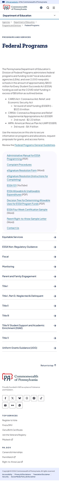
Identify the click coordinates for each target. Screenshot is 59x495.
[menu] (54, 8)
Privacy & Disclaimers (23, 474)
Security (5, 477)
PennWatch (7, 457)
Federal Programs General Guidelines (35, 144)
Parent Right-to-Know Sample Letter (26, 218)
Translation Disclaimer (41, 474)
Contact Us (13, 227)
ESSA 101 (11, 185)
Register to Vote (9, 420)
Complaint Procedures (19, 164)
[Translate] (41, 7)
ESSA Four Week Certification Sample (27, 209)
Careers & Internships (12, 452)
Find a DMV (7, 425)
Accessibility (7, 474)
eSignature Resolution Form (22, 170)
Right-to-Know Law (11, 462)
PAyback (6, 439)
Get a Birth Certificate (12, 430)
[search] (48, 8)
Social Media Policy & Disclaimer (23, 477)
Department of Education (17, 15)
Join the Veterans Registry (14, 435)
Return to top (47, 365)
